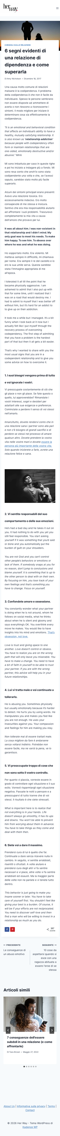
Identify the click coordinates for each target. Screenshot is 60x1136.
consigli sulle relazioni (18, 45)
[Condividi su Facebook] (7, 929)
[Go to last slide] (8, 1030)
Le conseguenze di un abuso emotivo (14, 950)
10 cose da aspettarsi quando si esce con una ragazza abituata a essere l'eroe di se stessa (45, 957)
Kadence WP (30, 1127)
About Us (9, 1106)
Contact (30, 1110)
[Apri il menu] (57, 8)
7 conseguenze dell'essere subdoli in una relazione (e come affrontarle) (29, 1042)
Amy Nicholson (14, 78)
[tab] (24, 1066)
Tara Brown (14, 1052)
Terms (51, 1106)
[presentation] (30, 1014)
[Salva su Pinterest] (12, 929)
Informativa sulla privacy (31, 1106)
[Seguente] (52, 1030)
